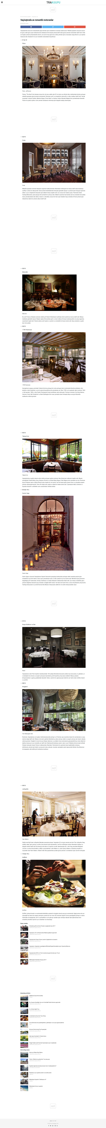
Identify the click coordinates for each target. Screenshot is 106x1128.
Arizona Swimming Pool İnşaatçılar (37, 1029)
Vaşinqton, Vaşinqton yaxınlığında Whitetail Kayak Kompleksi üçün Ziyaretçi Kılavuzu (49, 946)
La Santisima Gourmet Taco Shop (37, 1016)
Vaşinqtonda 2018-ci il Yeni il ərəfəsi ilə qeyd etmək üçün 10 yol (44, 953)
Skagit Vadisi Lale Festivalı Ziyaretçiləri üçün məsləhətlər (42, 1043)
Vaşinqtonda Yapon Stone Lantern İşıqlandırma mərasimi (43, 939)
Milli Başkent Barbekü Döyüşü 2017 (37, 959)
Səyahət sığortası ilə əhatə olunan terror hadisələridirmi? (42, 1066)
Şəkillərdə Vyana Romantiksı (36, 995)
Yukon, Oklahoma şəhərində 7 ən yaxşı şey (39, 1059)
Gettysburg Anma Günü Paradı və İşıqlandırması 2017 (42, 926)
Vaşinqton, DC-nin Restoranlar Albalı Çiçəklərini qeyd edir (43, 932)
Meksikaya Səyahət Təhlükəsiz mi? (37, 1079)
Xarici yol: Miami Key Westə (35, 1052)
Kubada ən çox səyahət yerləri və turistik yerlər (40, 1072)
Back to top (53, 1120)
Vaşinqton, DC (35, 16)
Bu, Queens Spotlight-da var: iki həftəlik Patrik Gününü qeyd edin (44, 1002)
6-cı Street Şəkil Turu (34, 1009)
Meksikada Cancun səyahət (36, 1086)
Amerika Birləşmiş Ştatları (25, 16)
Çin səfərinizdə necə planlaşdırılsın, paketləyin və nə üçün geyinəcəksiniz (46, 1022)
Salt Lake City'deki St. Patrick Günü (37, 1036)
